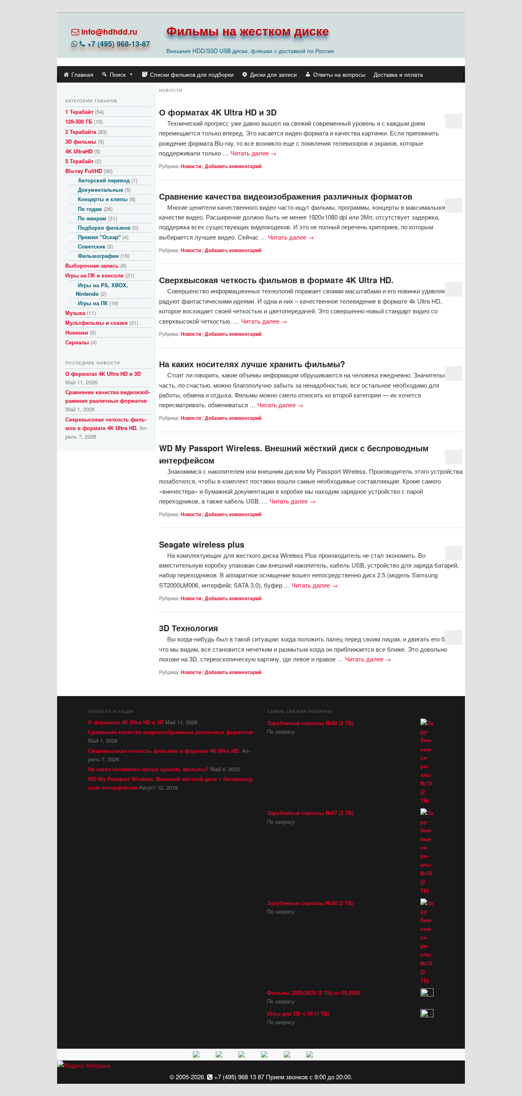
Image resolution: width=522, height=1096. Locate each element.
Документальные (100, 189)
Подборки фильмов (104, 227)
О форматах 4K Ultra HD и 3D (217, 112)
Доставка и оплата (398, 74)
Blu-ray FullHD (83, 171)
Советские (91, 246)
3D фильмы (80, 141)
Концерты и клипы (103, 199)
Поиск (118, 74)
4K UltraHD (79, 151)
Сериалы (77, 342)
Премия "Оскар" (99, 237)
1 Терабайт (79, 111)
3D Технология (188, 628)
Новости (191, 166)
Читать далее (253, 153)
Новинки (76, 332)
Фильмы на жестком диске (247, 30)
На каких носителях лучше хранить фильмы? (252, 364)
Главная (82, 74)
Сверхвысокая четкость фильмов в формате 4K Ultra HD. (276, 280)
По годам (90, 209)
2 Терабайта (80, 131)
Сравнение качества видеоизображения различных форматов (285, 196)
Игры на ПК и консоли (94, 275)
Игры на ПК (93, 303)
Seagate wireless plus (201, 544)
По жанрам (92, 218)
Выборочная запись (92, 265)
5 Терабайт (79, 161)
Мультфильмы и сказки (96, 322)
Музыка (75, 313)
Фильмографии (98, 256)
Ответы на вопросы (339, 74)
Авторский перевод (104, 180)
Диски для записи (273, 74)
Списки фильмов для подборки (192, 74)
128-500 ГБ (78, 121)
